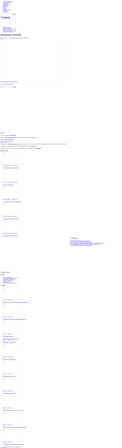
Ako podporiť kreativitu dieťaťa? (9, 393)
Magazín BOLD (6, 5)
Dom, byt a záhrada (7, 29)
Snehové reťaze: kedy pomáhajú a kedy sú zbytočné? (81, 241)
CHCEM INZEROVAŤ (8, 1)
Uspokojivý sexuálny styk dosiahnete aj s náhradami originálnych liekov (16, 302)
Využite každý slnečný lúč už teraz (9, 376)
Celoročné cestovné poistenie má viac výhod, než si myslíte (13, 444)
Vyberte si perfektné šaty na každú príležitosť (11, 167)
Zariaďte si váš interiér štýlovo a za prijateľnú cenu (12, 201)
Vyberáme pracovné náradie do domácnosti (11, 218)
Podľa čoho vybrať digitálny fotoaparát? (10, 235)
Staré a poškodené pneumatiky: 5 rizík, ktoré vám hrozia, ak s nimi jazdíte (85, 244)
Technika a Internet (7, 27)
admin (6, 37)
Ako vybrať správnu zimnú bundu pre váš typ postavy (81, 245)
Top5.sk (4, 8)
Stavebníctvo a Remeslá (8, 31)
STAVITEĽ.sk (6, 11)
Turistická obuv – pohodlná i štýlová (9, 342)
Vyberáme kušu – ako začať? (8, 336)
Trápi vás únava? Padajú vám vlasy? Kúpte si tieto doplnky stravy (15, 319)
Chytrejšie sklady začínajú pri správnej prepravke (80, 240)
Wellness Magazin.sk (7, 9)
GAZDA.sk (5, 3)
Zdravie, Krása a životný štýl (9, 28)
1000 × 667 (26, 37)
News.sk (5, 7)
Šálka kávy (5, 10)
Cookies (2, 447)
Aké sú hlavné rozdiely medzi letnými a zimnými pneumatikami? (14, 427)
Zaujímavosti (5, 281)
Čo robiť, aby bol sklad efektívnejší (9, 359)
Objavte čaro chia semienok (8, 184)
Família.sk (5, 6)
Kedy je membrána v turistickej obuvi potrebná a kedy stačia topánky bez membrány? (87, 243)
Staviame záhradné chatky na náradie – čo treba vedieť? (13, 410)
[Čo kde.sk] (5, 17)
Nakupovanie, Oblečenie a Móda (9, 30)
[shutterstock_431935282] (32, 80)
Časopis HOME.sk (7, 2)
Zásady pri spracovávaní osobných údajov (9, 81)
